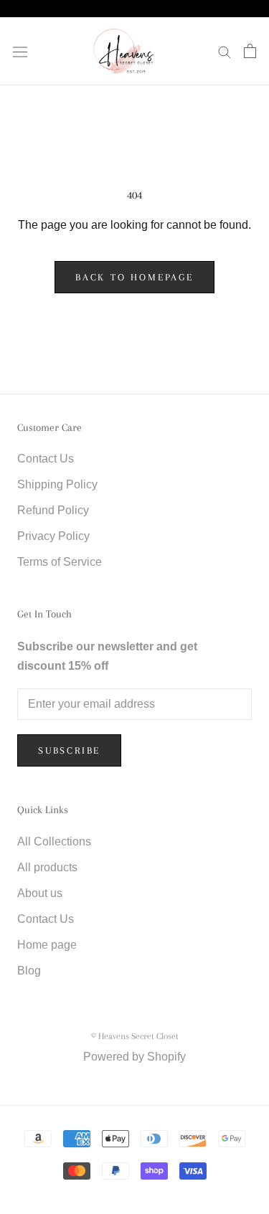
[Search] (224, 51)
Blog (29, 970)
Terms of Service (59, 562)
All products (47, 867)
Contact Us (45, 458)
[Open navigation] (20, 51)
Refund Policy (53, 510)
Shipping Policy (57, 484)
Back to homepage (134, 277)
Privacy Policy (53, 536)
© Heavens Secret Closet (135, 1036)
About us (39, 893)
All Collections (54, 841)
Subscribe (69, 750)
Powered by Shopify (134, 1057)
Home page (47, 945)
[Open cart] (250, 51)
